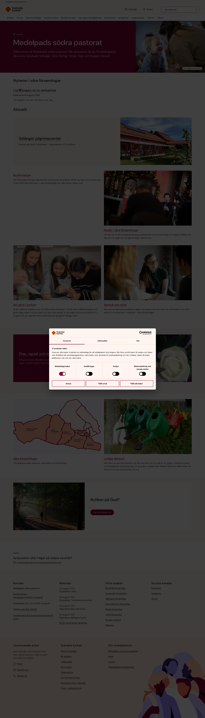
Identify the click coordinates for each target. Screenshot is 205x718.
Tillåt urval (102, 384)
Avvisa (68, 384)
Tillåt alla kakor (136, 384)
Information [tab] (102, 341)
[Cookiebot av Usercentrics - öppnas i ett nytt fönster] (143, 333)
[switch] (89, 374)
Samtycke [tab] (67, 341)
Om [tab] (138, 341)
